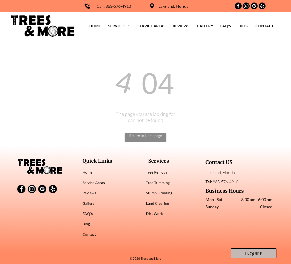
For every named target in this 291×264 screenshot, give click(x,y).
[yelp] (262, 6)
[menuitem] (95, 25)
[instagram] (246, 6)
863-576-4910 (118, 6)
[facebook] (238, 6)
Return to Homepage (145, 135)
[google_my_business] (254, 6)
